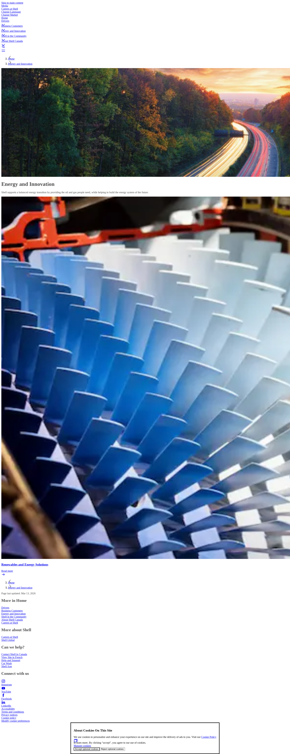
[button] (145, 21)
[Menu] (145, 51)
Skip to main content (12, 2)
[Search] (145, 47)
